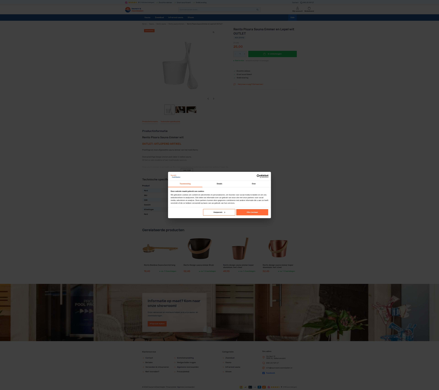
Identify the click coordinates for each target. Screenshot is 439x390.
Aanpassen (217, 212)
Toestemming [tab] (185, 184)
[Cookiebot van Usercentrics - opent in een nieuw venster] (258, 176)
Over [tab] (254, 184)
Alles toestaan (252, 212)
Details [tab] (219, 184)
